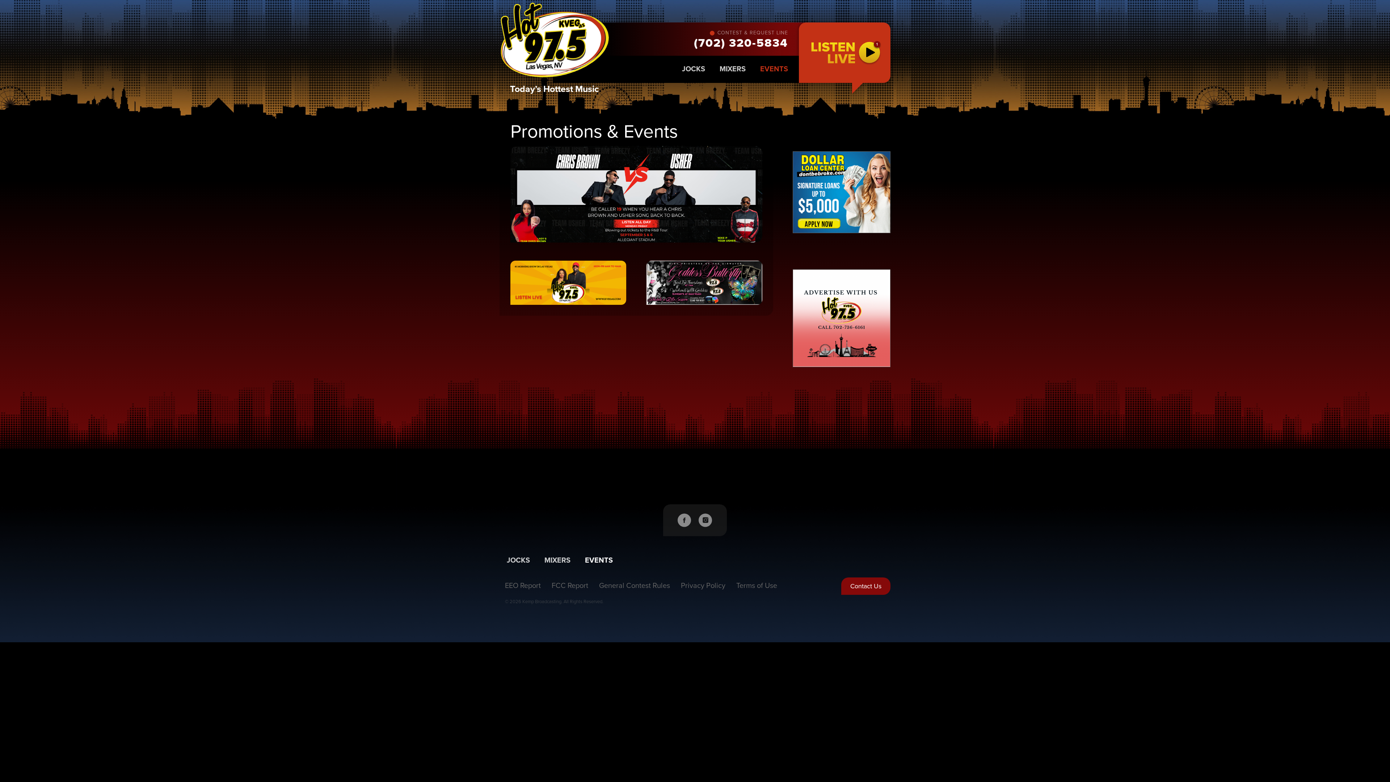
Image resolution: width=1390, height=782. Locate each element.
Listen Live (844, 52)
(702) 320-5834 (741, 43)
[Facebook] (684, 520)
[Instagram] (705, 520)
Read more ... (636, 194)
